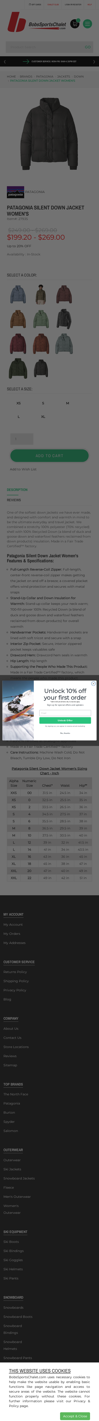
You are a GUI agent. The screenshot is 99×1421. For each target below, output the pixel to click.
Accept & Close (75, 1416)
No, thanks (65, 733)
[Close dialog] (93, 683)
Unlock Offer (65, 720)
